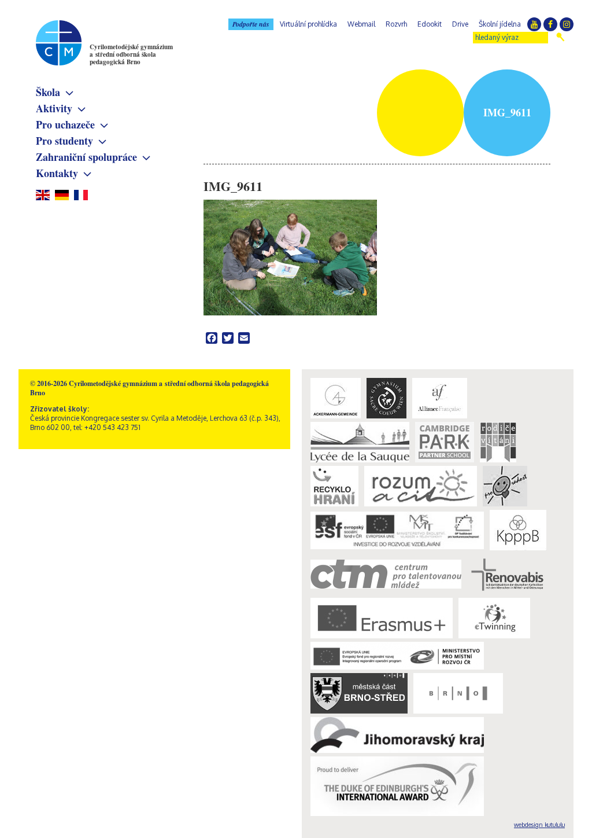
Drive (460, 24)
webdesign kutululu (539, 824)
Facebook (550, 24)
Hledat (560, 37)
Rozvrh (396, 24)
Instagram (567, 24)
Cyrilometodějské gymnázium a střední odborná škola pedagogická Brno (131, 54)
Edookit (429, 24)
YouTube (534, 24)
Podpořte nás (250, 24)
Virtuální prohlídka (308, 24)
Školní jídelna (500, 24)
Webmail (361, 24)
